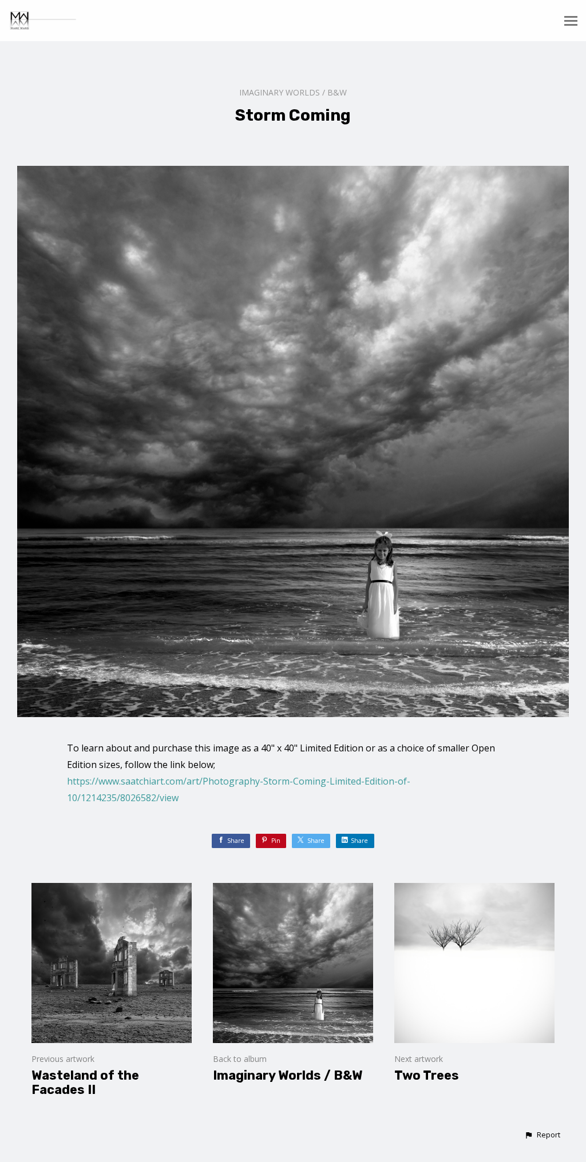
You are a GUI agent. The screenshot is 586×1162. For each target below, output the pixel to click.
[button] (542, 1135)
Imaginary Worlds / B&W (293, 92)
